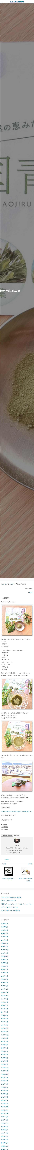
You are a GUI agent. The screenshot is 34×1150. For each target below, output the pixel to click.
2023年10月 (5, 1035)
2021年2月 (4, 1139)
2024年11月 (5, 992)
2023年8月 (4, 1041)
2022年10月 (5, 1074)
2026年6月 (4, 930)
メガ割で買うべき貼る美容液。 (11, 910)
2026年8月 (4, 924)
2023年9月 (4, 1038)
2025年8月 (4, 963)
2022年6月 (4, 1087)
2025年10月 (5, 956)
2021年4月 (4, 1133)
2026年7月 (4, 927)
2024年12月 (5, 989)
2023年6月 (4, 1048)
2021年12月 (5, 1107)
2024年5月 (4, 1012)
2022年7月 (4, 1084)
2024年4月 (4, 1015)
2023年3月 (4, 1058)
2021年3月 (4, 1136)
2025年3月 (4, 979)
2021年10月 (5, 1113)
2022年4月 (4, 1094)
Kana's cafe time (17, 2)
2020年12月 (5, 1146)
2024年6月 (4, 1009)
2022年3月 (4, 1097)
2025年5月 (4, 973)
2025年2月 (4, 982)
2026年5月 (4, 933)
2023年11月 (5, 1031)
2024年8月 (4, 1002)
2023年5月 (4, 1051)
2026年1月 (4, 946)
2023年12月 (5, 1028)
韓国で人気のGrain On (8, 901)
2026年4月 (4, 937)
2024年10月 (5, 995)
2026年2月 (4, 943)
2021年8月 (4, 1120)
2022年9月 (4, 1077)
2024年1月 (4, 1025)
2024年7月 (4, 1005)
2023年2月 (4, 1061)
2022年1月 (4, 1103)
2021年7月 (4, 1123)
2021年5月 (4, 1130)
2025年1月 (4, 986)
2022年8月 (4, 1081)
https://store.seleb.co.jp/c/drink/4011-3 (16, 811)
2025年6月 (4, 969)
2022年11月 (5, 1071)
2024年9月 (4, 999)
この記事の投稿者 (7, 835)
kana (31, 592)
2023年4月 (4, 1054)
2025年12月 (5, 950)
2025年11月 (5, 953)
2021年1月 (4, 1143)
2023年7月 (4, 1045)
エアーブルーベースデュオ (9, 907)
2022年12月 (5, 1068)
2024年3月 (4, 1018)
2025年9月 (4, 960)
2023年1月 (4, 1064)
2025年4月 (4, 976)
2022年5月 (4, 1090)
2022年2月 (4, 1100)
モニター (7, 859)
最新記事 (16, 835)
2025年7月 (4, 966)
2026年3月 (4, 940)
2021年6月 (4, 1126)
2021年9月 (4, 1117)
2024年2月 (4, 1022)
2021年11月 (4, 1110)
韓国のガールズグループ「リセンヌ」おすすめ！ (17, 904)
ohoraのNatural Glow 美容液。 (12, 897)
